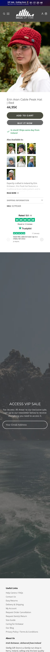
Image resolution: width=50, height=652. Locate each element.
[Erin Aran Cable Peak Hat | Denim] (12, 162)
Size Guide (10, 620)
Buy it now (25, 123)
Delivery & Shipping (15, 604)
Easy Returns (12, 600)
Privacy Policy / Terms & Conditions (22, 631)
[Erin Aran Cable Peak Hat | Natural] (32, 162)
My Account (11, 608)
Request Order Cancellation (18, 612)
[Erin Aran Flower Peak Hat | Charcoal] (22, 149)
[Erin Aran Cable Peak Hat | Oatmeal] (12, 175)
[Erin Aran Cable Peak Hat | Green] (12, 149)
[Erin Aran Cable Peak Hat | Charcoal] (22, 162)
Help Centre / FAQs (14, 592)
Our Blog (10, 628)
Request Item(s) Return (16, 616)
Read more (11, 193)
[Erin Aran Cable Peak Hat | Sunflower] (32, 149)
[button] (24, 89)
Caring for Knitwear (15, 624)
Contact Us (11, 596)
